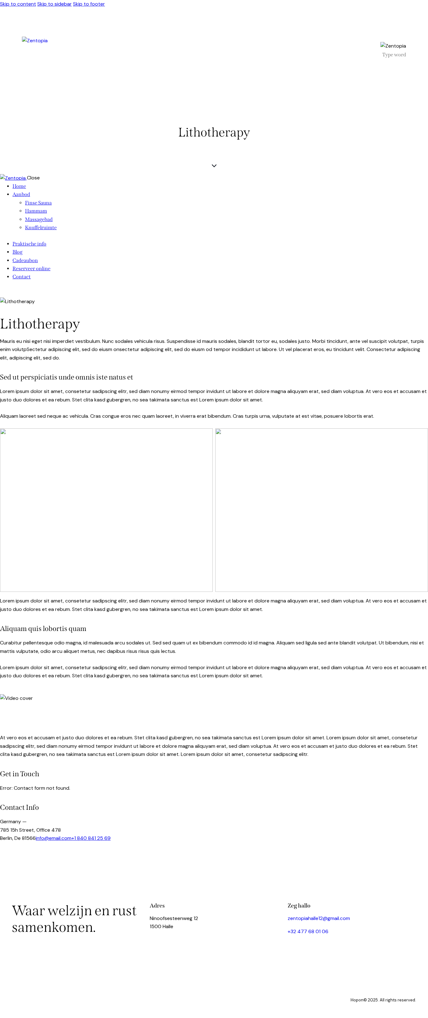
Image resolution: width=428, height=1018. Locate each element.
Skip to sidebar (54, 4)
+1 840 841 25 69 (91, 838)
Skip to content (18, 4)
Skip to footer (89, 4)
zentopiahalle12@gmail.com (319, 918)
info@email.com (53, 838)
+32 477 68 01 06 (308, 931)
